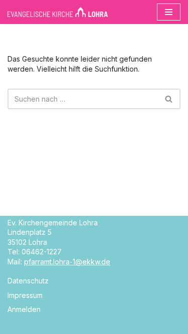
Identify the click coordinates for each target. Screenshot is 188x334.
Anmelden (24, 309)
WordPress (132, 324)
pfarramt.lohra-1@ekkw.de (67, 261)
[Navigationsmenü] (168, 12)
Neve (47, 324)
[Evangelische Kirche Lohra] (58, 12)
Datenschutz (28, 280)
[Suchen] (169, 99)
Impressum (25, 295)
